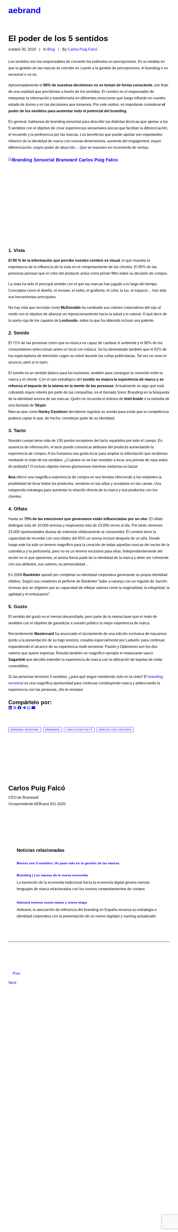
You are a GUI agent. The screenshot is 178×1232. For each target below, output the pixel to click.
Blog (51, 49)
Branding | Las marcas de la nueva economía (52, 875)
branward (52, 729)
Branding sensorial (24, 729)
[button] (167, 10)
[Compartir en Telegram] (24, 708)
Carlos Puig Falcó (82, 49)
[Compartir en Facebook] (20, 708)
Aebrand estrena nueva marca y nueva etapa (52, 902)
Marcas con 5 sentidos (115, 729)
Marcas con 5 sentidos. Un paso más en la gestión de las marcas (68, 863)
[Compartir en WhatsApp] (29, 708)
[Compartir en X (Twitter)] (15, 708)
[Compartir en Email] (33, 708)
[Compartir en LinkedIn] (10, 708)
